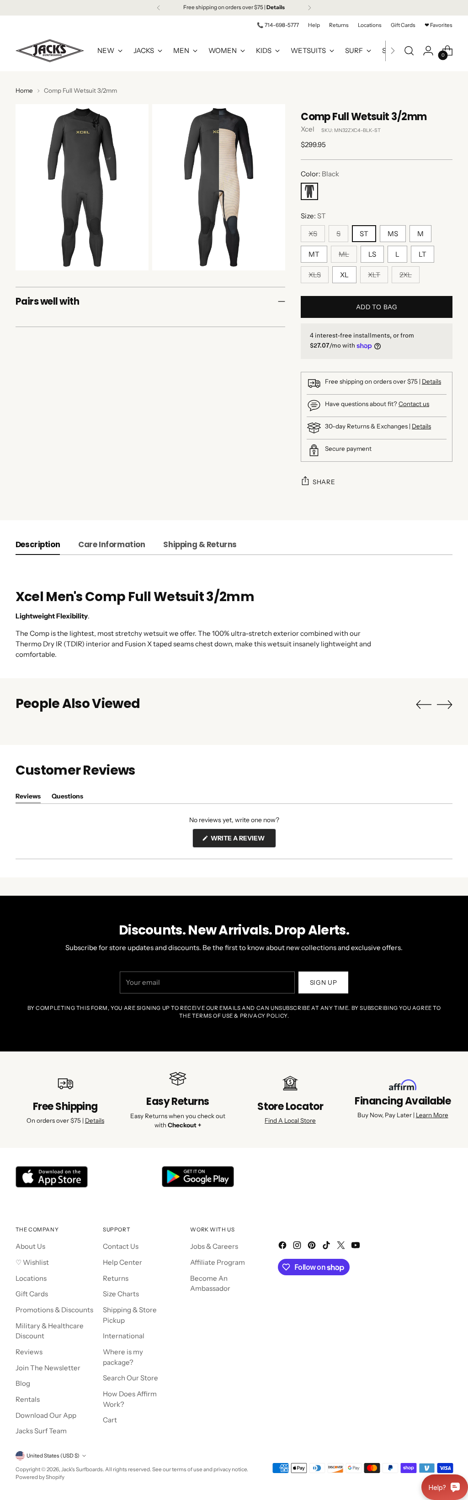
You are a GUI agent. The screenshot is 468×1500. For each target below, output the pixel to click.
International (123, 1335)
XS (312, 233)
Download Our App (46, 1415)
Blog (23, 1383)
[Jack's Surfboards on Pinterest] (312, 1247)
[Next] (309, 8)
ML (344, 254)
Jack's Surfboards (82, 1469)
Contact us (414, 403)
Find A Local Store (290, 1120)
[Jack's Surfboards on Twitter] (341, 1247)
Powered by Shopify (40, 1477)
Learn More (432, 1115)
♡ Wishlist (32, 1262)
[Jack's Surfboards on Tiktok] (327, 1247)
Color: (320, 173)
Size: (313, 215)
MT (313, 254)
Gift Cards (32, 1293)
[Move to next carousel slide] (444, 704)
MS (393, 233)
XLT (374, 274)
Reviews (29, 1351)
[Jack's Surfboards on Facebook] (283, 1247)
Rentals (28, 1399)
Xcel (307, 129)
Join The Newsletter (48, 1367)
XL (344, 274)
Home (24, 90)
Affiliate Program (217, 1262)
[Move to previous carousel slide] (423, 705)
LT (422, 254)
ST (364, 233)
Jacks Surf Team (41, 1430)
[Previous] (159, 8)
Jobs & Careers (214, 1246)
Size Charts (121, 1293)
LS (372, 254)
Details (431, 381)
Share (324, 482)
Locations (31, 1278)
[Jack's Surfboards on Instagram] (297, 1247)
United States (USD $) (53, 1455)
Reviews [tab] (28, 797)
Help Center (122, 1262)
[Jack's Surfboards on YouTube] (356, 1247)
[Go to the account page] (428, 51)
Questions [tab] (67, 797)
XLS (314, 274)
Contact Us (120, 1246)
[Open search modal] (409, 51)
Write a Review (242, 841)
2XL (405, 274)
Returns (115, 1278)
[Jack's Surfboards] (50, 50)
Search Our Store (130, 1377)
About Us (30, 1246)
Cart (110, 1419)
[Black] (309, 191)
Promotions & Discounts (54, 1309)
